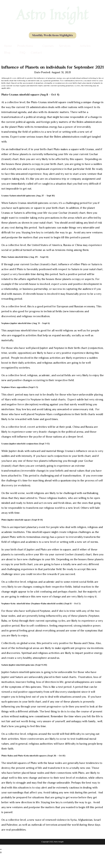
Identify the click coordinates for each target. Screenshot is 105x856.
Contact (36, 52)
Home (8, 46)
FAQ (22, 52)
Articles (85, 46)
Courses (48, 46)
